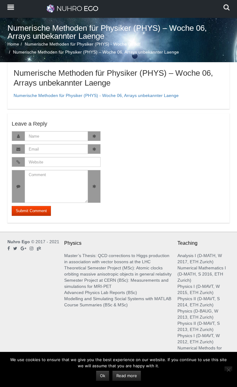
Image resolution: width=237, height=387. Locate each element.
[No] (228, 368)
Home (13, 44)
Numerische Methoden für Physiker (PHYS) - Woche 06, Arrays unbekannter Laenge (96, 95)
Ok (102, 375)
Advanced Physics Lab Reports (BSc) (100, 292)
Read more (126, 375)
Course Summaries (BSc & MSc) (96, 304)
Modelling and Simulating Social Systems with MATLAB (117, 298)
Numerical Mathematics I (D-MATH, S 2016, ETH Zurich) (201, 274)
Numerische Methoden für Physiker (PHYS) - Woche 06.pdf (82, 44)
